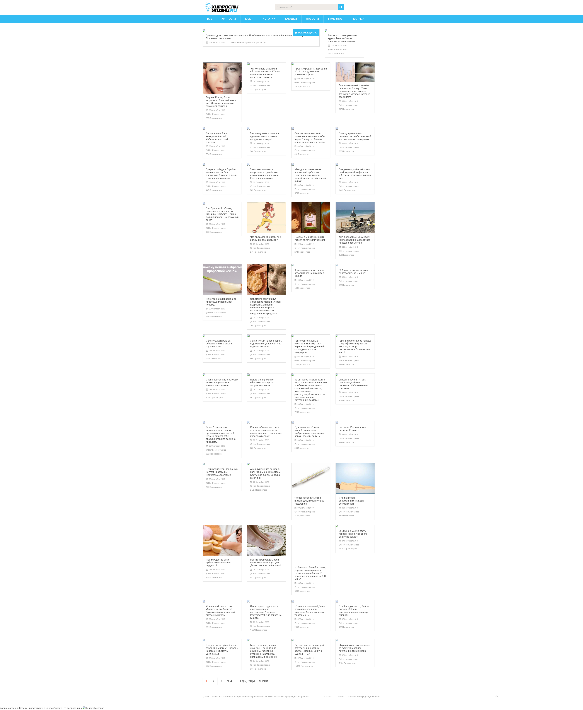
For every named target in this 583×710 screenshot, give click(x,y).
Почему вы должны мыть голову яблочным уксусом (310, 238)
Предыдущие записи (252, 681)
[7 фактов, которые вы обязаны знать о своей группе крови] (222, 336)
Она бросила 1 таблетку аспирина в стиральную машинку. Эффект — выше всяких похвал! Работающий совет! (222, 214)
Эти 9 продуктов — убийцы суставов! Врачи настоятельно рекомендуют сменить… (354, 610)
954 (229, 681)
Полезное (335, 18)
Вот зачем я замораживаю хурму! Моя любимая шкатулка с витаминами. (343, 38)
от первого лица (73, 708)
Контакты (329, 696)
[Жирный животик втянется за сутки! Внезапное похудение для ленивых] (355, 640)
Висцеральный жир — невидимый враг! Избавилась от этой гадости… (218, 138)
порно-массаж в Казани (14, 708)
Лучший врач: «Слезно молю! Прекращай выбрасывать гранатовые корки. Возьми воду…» (309, 431)
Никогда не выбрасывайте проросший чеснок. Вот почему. (221, 301)
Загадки (291, 18)
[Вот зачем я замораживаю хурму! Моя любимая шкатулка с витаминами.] (344, 30)
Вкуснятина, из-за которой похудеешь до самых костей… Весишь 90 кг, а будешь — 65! (309, 649)
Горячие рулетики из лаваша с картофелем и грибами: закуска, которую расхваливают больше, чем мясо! (355, 346)
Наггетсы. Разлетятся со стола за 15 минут (352, 429)
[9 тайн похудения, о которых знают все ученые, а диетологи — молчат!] (222, 374)
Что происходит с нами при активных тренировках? (265, 238)
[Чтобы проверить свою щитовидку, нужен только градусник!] (311, 478)
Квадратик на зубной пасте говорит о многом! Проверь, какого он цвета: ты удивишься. (222, 649)
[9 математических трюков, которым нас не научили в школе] (311, 265)
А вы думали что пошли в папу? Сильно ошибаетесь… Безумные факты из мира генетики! (265, 473)
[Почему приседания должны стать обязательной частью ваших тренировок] (355, 128)
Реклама (358, 18)
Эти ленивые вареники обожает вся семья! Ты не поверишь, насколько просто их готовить (265, 73)
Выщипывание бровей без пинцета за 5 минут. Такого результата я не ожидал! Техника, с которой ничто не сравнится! (354, 91)
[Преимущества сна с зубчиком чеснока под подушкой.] (222, 540)
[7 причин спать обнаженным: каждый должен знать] (355, 478)
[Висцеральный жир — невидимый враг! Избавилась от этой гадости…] (222, 128)
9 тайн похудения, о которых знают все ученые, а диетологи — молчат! (222, 382)
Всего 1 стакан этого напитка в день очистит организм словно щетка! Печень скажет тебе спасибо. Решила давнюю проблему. (221, 434)
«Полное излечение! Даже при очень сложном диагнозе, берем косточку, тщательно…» (310, 610)
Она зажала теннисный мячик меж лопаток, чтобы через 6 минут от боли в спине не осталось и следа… (310, 138)
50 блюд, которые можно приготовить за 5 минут (353, 271)
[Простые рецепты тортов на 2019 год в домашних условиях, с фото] (311, 63)
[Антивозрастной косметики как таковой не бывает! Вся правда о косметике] (355, 217)
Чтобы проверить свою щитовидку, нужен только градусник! (309, 500)
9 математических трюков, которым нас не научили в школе (310, 273)
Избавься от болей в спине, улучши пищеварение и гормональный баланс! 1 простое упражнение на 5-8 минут (310, 573)
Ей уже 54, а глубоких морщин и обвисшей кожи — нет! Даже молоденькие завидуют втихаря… (222, 102)
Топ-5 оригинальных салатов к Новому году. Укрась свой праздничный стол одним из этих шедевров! (309, 346)
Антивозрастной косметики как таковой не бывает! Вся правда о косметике (354, 240)
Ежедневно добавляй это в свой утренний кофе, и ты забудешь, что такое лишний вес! (355, 174)
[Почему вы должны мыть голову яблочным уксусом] (311, 217)
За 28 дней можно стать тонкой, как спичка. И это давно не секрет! (353, 533)
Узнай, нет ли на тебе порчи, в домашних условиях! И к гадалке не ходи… (266, 343)
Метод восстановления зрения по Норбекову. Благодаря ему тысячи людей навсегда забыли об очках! (310, 175)
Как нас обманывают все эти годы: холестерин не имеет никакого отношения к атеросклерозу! (265, 431)
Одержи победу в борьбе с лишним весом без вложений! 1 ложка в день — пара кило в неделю (221, 174)
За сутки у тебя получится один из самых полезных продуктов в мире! (264, 136)
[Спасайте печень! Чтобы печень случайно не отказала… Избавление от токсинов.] (355, 374)
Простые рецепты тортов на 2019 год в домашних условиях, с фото (311, 71)
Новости (312, 18)
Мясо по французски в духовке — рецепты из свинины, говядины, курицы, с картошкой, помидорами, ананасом (263, 651)
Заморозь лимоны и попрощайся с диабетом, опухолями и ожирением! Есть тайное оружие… (264, 174)
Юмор (249, 18)
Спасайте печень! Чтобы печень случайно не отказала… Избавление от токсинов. (353, 384)
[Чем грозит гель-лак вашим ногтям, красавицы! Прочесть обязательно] (222, 464)
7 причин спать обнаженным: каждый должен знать (351, 500)
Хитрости (229, 18)
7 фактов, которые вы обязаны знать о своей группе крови (219, 343)
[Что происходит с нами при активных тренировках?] (266, 217)
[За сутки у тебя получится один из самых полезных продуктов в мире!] (266, 128)
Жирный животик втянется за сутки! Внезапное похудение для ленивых (354, 648)
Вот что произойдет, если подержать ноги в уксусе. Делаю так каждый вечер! (265, 562)
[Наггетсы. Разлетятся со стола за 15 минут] (355, 422)
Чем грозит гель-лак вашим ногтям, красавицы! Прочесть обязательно (222, 472)
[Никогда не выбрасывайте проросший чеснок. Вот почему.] (222, 279)
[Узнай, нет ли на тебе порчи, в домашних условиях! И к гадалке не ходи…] (266, 336)
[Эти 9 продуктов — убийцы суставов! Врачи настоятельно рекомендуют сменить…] (355, 601)
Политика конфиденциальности (364, 696)
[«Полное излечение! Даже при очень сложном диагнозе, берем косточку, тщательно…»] (311, 601)
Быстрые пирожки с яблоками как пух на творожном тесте (261, 382)
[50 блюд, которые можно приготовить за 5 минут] (355, 265)
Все (209, 18)
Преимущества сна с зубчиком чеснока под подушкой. (218, 562)
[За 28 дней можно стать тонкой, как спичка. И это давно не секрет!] (355, 526)
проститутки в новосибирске (45, 708)
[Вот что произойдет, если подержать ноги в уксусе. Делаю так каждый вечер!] (266, 540)
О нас (341, 696)
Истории (269, 18)
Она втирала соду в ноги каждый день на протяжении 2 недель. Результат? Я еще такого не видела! (266, 612)
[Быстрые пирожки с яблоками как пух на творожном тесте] (266, 374)
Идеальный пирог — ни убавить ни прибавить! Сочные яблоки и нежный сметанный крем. (220, 610)
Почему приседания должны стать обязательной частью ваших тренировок (355, 136)
